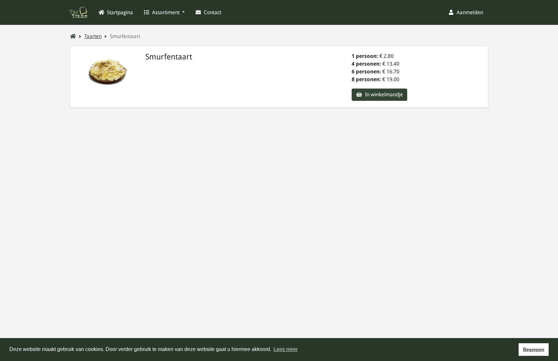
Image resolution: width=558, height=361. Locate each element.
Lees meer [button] (286, 349)
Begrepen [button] (533, 349)
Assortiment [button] (166, 12)
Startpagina (119, 12)
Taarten (93, 36)
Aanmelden (469, 12)
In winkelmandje (383, 94)
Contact (211, 12)
